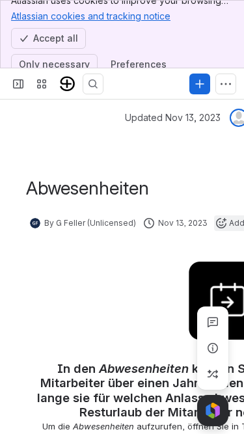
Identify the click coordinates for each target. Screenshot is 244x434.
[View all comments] (212, 322)
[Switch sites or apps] (41, 84)
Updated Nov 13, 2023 (173, 117)
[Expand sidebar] (18, 84)
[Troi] (67, 84)
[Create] (199, 84)
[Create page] (212, 374)
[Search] (93, 84)
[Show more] (225, 84)
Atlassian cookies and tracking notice (90, 15)
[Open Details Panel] (212, 348)
